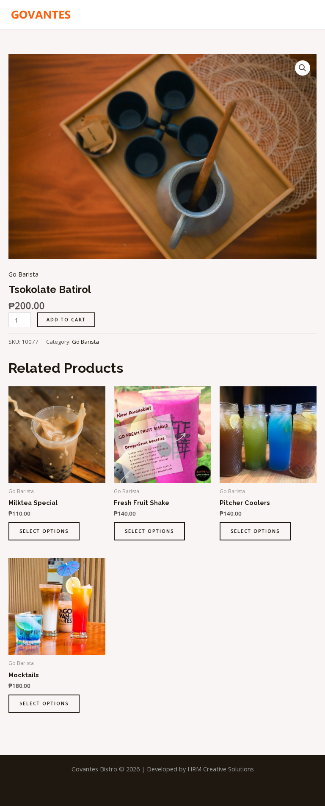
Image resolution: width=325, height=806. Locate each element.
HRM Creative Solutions (220, 769)
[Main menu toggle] (308, 14)
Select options (44, 531)
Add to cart (66, 319)
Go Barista (23, 274)
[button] (302, 68)
